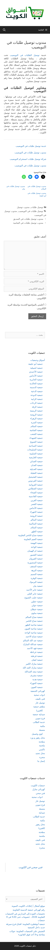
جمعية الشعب (36, 434)
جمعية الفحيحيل (35, 477)
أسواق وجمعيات (37, 360)
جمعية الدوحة (37, 395)
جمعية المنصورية (35, 562)
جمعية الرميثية (36, 410)
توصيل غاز (40, 702)
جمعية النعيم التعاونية (33, 539)
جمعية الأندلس (36, 375)
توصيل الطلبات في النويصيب (24, 55)
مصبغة (42, 730)
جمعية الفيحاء (36, 492)
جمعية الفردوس (35, 480)
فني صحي (40, 793)
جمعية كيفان (37, 660)
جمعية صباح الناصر (34, 621)
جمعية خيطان (37, 609)
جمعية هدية (37, 679)
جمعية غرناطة (36, 652)
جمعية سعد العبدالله (34, 671)
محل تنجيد (40, 753)
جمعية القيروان (36, 558)
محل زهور (40, 824)
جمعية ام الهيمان (35, 551)
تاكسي (42, 749)
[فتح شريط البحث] (4, 30)
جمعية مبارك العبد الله (33, 667)
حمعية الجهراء (36, 683)
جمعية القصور (36, 555)
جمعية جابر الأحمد (34, 589)
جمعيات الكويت (38, 785)
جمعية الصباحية (36, 445)
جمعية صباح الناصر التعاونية (30, 535)
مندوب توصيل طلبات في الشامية (28, 223)
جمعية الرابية (37, 399)
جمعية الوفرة (37, 578)
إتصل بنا (41, 761)
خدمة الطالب (39, 722)
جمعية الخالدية (36, 383)
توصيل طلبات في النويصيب (30, 211)
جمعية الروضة (36, 414)
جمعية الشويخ (36, 442)
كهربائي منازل (38, 789)
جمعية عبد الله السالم (33, 640)
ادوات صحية (39, 695)
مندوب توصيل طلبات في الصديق (28, 219)
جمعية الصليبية (36, 453)
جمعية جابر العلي (35, 593)
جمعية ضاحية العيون (34, 628)
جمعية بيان (38, 586)
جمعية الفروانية (36, 484)
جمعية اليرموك (36, 582)
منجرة (42, 757)
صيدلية (42, 812)
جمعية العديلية (36, 469)
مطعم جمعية (39, 706)
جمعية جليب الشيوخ (33, 597)
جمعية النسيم (37, 574)
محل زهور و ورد (37, 737)
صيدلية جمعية (39, 714)
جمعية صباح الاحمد (34, 636)
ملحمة (42, 745)
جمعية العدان (37, 465)
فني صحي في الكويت (30, 867)
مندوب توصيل (23, 207)
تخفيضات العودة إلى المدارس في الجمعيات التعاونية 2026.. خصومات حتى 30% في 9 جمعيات (25, 917)
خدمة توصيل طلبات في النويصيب (31, 146)
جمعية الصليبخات (35, 449)
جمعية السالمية (36, 523)
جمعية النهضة (37, 543)
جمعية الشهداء (36, 438)
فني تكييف (40, 699)
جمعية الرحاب (36, 403)
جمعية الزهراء (36, 418)
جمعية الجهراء (36, 512)
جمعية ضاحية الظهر (34, 625)
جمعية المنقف (36, 566)
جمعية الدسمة (36, 387)
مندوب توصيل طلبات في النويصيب (30, 152)
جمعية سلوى (37, 613)
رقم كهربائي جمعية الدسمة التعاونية (29, 910)
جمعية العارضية (36, 457)
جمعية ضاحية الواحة (34, 632)
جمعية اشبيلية (36, 368)
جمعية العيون (37, 687)
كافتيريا (39, 710)
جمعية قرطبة (37, 656)
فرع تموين (40, 718)
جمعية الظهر (37, 531)
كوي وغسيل (37, 734)
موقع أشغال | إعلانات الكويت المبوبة (28, 906)
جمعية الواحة (37, 547)
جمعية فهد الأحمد (35, 648)
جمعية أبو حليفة (35, 364)
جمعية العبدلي (36, 461)
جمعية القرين (37, 500)
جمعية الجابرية (36, 379)
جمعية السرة (37, 422)
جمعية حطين (37, 601)
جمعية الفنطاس (35, 488)
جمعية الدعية (37, 391)
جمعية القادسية (36, 496)
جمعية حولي (37, 605)
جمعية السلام (37, 426)
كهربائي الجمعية (38, 691)
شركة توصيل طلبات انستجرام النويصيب (28, 159)
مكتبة (42, 726)
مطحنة (42, 741)
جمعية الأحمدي (36, 371)
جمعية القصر (37, 504)
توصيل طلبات (37, 207)
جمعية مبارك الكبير (34, 664)
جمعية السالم (37, 519)
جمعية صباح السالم (34, 617)
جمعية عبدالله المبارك (33, 644)
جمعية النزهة (37, 570)
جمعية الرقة (37, 407)
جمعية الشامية (36, 430)
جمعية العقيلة (37, 473)
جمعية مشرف (36, 675)
